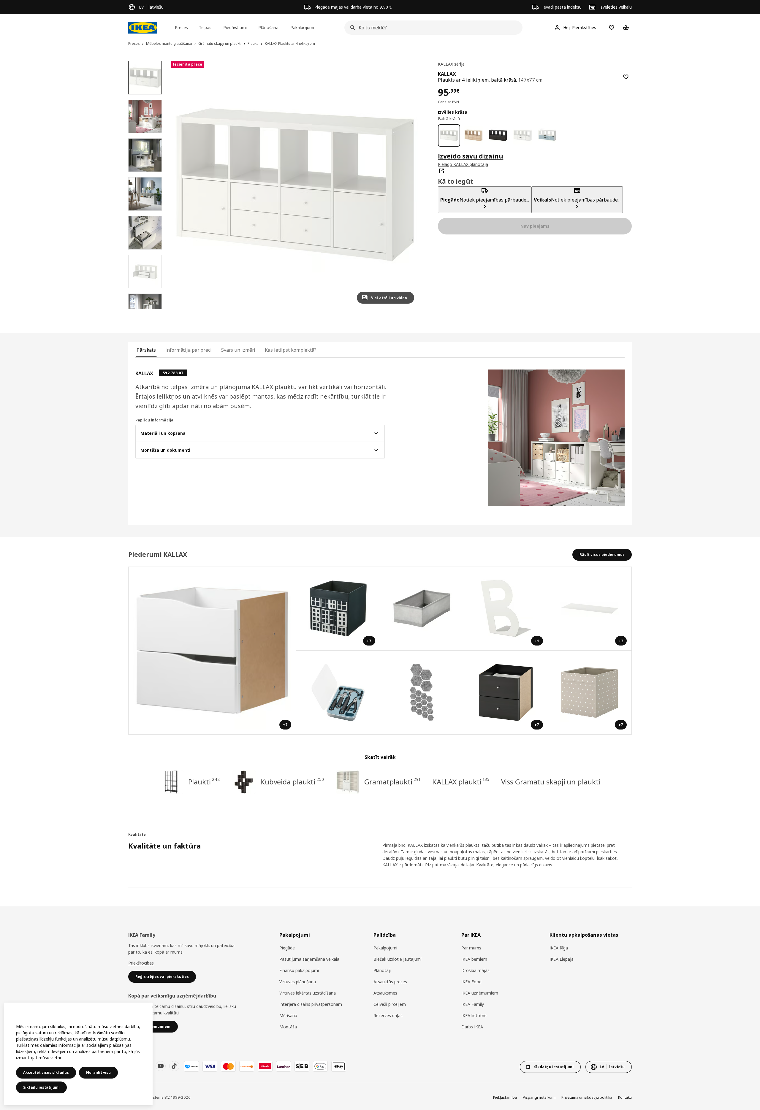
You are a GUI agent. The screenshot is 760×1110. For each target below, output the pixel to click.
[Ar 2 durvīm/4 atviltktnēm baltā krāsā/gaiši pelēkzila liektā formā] (547, 135)
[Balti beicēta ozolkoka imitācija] (474, 135)
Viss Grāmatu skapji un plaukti (551, 781)
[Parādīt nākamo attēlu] (407, 185)
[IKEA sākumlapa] (142, 28)
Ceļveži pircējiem (389, 1004)
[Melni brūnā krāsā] (498, 135)
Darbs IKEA (472, 1027)
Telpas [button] (205, 27)
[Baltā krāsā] (449, 135)
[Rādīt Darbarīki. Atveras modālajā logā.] (338, 693)
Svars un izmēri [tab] (238, 350)
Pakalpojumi (385, 948)
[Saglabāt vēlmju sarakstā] (626, 77)
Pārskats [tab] (146, 350)
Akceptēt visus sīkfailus (46, 1072)
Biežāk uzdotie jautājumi (397, 959)
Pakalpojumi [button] (302, 27)
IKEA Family (472, 1004)
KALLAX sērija (451, 64)
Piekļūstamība (505, 1097)
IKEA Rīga (559, 948)
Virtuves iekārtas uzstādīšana (307, 993)
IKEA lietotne (474, 1015)
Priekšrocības (141, 963)
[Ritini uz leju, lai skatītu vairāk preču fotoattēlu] (145, 309)
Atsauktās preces (390, 981)
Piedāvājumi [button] (235, 27)
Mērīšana (288, 1015)
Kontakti (625, 1097)
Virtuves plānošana (297, 981)
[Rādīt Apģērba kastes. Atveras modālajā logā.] (422, 609)
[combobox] (431, 27)
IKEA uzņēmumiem (479, 993)
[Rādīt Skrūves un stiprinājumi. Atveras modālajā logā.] (422, 693)
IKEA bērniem (474, 959)
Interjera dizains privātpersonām (310, 1004)
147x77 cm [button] (530, 80)
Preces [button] (181, 27)
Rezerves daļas (388, 1015)
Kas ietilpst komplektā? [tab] (290, 350)
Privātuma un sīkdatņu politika (586, 1097)
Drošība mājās (475, 970)
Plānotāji (382, 970)
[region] (295, 185)
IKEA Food (471, 981)
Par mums (471, 948)
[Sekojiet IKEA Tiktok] (174, 1066)
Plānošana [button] (268, 27)
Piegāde (287, 948)
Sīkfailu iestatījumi (41, 1087)
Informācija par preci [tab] (188, 350)
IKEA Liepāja (562, 959)
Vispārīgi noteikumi (539, 1097)
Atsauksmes (385, 993)
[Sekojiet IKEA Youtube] (161, 1066)
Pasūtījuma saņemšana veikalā (309, 959)
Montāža (288, 1027)
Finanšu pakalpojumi (299, 970)
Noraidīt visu (98, 1072)
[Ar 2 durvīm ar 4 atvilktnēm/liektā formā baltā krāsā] (523, 135)
